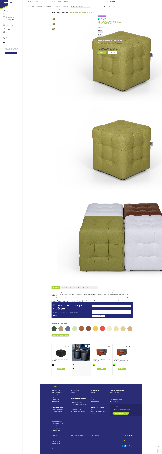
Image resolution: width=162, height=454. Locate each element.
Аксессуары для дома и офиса (97, 407)
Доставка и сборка (56, 441)
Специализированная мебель (117, 390)
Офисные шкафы (55, 402)
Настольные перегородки (57, 411)
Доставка (93, 287)
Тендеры (65, 6)
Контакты (57, 6)
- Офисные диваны (10, 19)
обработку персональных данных (114, 316)
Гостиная (93, 392)
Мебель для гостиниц (114, 392)
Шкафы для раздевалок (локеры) (79, 404)
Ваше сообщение (96, 308)
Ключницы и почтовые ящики (78, 411)
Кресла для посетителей (57, 421)
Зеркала (93, 413)
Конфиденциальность (56, 443)
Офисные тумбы (55, 401)
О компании (54, 435)
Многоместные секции (57, 428)
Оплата (85, 287)
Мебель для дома (94, 390)
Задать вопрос (129, 440)
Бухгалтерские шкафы (77, 409)
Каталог (39, 6)
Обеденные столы (95, 401)
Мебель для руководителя (57, 394)
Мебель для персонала (57, 392)
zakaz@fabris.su (129, 436)
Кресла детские (55, 426)
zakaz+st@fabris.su (56, 301)
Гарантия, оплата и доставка (63, 1)
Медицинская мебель (115, 397)
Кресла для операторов (57, 418)
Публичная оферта (64, 452)
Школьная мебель (114, 401)
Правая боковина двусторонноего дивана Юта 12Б (121, 360)
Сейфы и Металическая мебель (78, 398)
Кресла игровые (55, 425)
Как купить (77, 287)
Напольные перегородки (57, 409)
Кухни (92, 399)
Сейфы (73, 400)
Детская (93, 395)
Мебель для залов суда (115, 394)
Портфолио (48, 6)
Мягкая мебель (75, 390)
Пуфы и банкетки (75, 394)
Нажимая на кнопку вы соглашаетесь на (115, 316)
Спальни (93, 394)
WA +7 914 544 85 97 (78, 301)
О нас (32, 6)
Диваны (73, 392)
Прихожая (93, 397)
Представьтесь (95, 304)
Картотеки (74, 406)
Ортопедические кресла (57, 423)
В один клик (113, 52)
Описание (56, 287)
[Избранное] (109, 6)
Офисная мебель (56, 390)
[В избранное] (91, 17)
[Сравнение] (114, 6)
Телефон (107, 304)
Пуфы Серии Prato (77, 364)
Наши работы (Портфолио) (58, 445)
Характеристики (67, 287)
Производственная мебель (116, 399)
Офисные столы (55, 399)
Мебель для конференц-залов (58, 397)
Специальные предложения (78, 435)
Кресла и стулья (55, 415)
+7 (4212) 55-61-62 (51, 1)
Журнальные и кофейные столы (98, 411)
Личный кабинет (94, 435)
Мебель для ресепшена (57, 395)
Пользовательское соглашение (78, 452)
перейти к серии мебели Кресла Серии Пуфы (81, 12)
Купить (102, 52)
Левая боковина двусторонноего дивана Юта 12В (101, 360)
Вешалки (93, 409)
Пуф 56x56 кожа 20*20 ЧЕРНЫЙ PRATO (60, 360)
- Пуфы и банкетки (10, 20)
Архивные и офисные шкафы (78, 407)
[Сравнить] (94, 17)
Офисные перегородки (57, 407)
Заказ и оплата (55, 439)
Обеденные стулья (56, 430)
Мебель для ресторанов (115, 395)
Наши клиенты (55, 446)
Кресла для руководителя (57, 419)
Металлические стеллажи (77, 402)
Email (119, 304)
